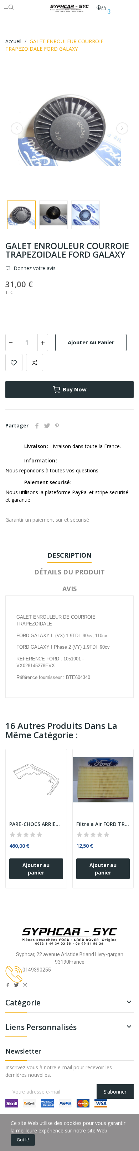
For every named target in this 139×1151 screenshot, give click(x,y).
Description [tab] (69, 555)
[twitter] (16, 985)
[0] (103, 7)
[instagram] (24, 985)
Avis (69, 588)
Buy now (75, 389)
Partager (37, 425)
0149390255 (36, 970)
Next (122, 128)
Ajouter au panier (91, 342)
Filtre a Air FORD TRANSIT (103, 824)
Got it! (23, 1140)
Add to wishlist (13, 362)
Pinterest (57, 425)
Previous (17, 128)
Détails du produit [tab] (69, 572)
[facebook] (7, 985)
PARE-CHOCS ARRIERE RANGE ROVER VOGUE (36, 824)
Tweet (47, 425)
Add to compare (34, 362)
